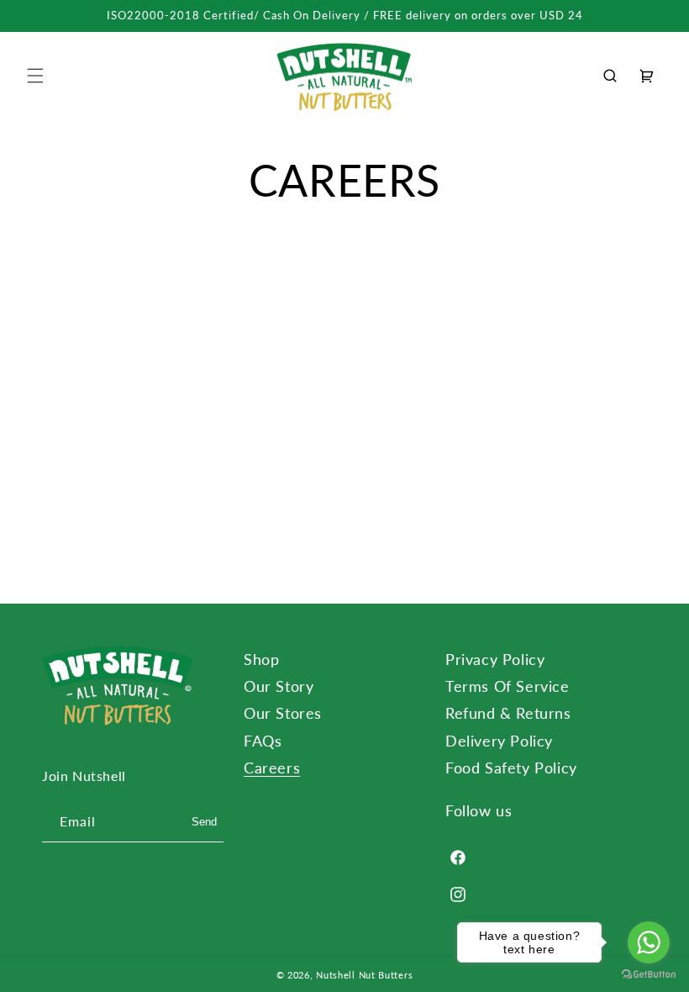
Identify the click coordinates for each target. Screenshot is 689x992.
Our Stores (283, 713)
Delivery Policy (499, 740)
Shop (261, 659)
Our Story (278, 686)
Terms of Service (507, 686)
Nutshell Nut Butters (364, 974)
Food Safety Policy (511, 767)
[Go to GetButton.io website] (649, 974)
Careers (272, 767)
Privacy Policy (494, 659)
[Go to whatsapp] (649, 942)
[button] (35, 75)
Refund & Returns (508, 713)
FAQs (262, 740)
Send (204, 821)
